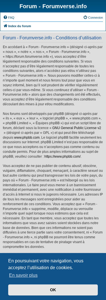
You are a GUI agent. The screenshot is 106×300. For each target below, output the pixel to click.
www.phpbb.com (27, 138)
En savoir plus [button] (23, 275)
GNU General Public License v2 (76, 128)
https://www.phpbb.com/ (62, 156)
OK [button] (53, 290)
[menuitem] (8, 17)
